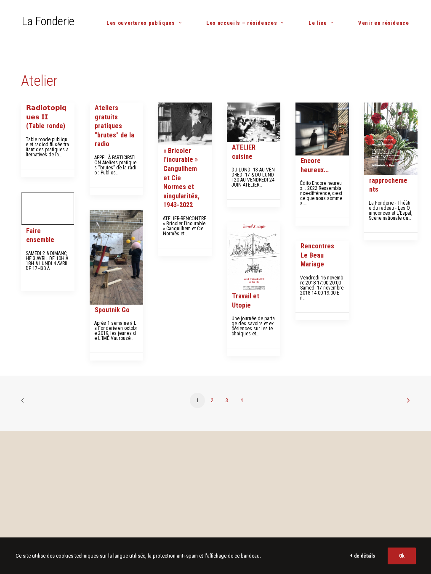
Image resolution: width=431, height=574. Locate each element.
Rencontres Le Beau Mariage (317, 255)
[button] (185, 124)
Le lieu (318, 23)
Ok (401, 556)
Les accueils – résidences (241, 23)
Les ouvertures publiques (140, 23)
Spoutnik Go (112, 310)
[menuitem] (147, 23)
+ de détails (362, 556)
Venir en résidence (383, 23)
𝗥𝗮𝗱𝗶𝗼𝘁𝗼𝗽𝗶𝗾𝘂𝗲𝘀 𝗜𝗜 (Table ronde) (46, 117)
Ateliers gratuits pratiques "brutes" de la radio (114, 126)
